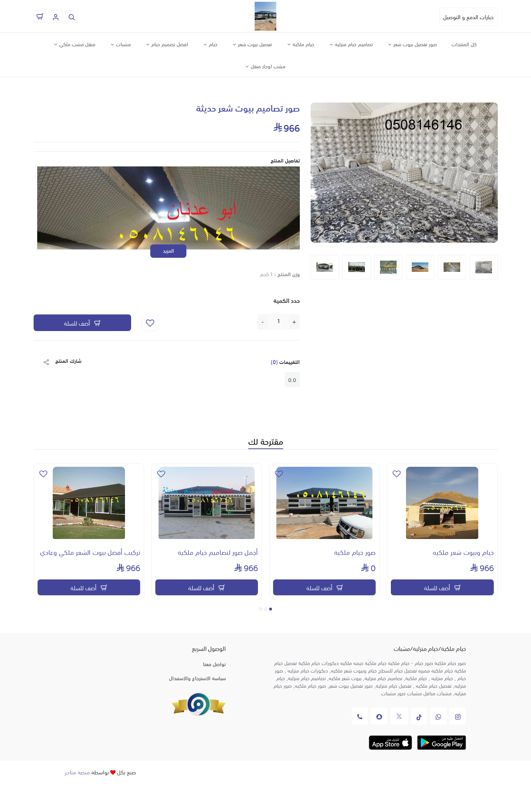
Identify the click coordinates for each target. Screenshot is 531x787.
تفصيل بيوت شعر (254, 44)
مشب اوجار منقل (267, 66)
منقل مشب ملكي (76, 44)
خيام (212, 44)
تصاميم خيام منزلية (353, 44)
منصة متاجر (77, 771)
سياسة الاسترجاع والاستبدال (197, 678)
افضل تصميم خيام (169, 44)
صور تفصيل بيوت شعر (414, 44)
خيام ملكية (302, 44)
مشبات (123, 44)
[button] (319, 175)
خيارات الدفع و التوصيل (468, 16)
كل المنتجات (464, 44)
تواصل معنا (214, 663)
